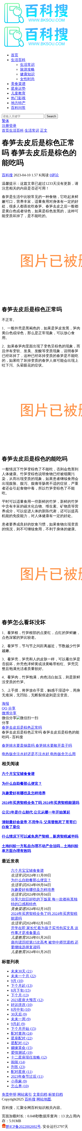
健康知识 (27, 74)
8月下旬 (21, 990)
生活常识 (27, 65)
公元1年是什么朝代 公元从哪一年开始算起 (36, 812)
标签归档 (55, 1094)
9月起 (18, 1024)
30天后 (19, 1014)
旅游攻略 (27, 69)
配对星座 (21, 1072)
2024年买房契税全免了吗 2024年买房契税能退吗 (40, 803)
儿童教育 (18, 93)
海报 (5, 703)
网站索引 (24, 1094)
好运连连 (21, 1005)
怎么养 (20, 1086)
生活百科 (18, 60)
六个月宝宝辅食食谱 (18, 774)
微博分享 (9, 713)
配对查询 (21, 1033)
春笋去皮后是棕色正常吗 (22, 727)
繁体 (5, 121)
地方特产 (18, 103)
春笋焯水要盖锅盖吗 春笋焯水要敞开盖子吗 (37, 745)
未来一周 (21, 1019)
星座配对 (21, 1038)
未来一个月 (23, 976)
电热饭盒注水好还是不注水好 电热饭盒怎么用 (39, 754)
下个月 (20, 995)
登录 (12, 126)
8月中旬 (21, 1009)
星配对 (20, 1043)
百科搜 (7, 175)
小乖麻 (19, 1081)
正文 (43, 130)
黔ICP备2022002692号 (23, 1126)
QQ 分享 (8, 708)
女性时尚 (27, 79)
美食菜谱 (18, 84)
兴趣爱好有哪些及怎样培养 (24, 793)
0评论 (54, 175)
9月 (17, 981)
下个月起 (21, 985)
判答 (18, 1067)
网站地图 (43, 1099)
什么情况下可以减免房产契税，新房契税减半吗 (40, 836)
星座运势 (18, 88)
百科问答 (18, 108)
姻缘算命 (21, 1048)
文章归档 (40, 1094)
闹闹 (18, 1062)
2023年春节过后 (27, 1076)
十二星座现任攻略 (29, 1057)
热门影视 (18, 98)
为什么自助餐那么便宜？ (22, 783)
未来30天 (21, 971)
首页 (14, 55)
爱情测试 (21, 1052)
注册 (5, 126)
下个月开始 (23, 1029)
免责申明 (9, 1094)
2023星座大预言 (27, 1000)
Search (51, 116)
